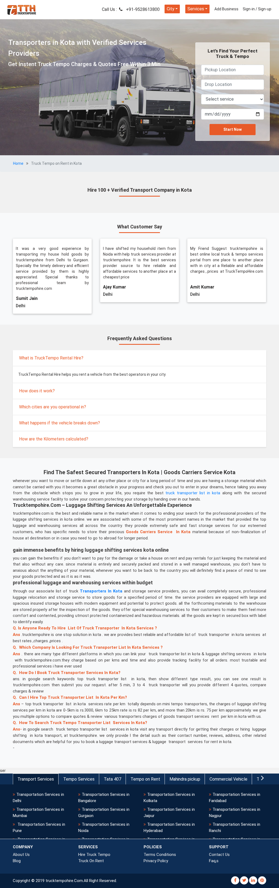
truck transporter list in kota (192, 492)
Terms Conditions (160, 854)
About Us (21, 854)
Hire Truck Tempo (94, 854)
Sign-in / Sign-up (257, 9)
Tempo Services (79, 779)
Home (18, 163)
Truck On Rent (91, 860)
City (170, 8)
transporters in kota (101, 591)
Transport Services (35, 779)
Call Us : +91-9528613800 (131, 9)
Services (195, 8)
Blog (17, 860)
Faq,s (214, 860)
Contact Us (219, 854)
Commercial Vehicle (228, 779)
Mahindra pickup (184, 779)
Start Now (232, 129)
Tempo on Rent (145, 779)
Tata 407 (112, 779)
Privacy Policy (156, 860)
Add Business (226, 9)
